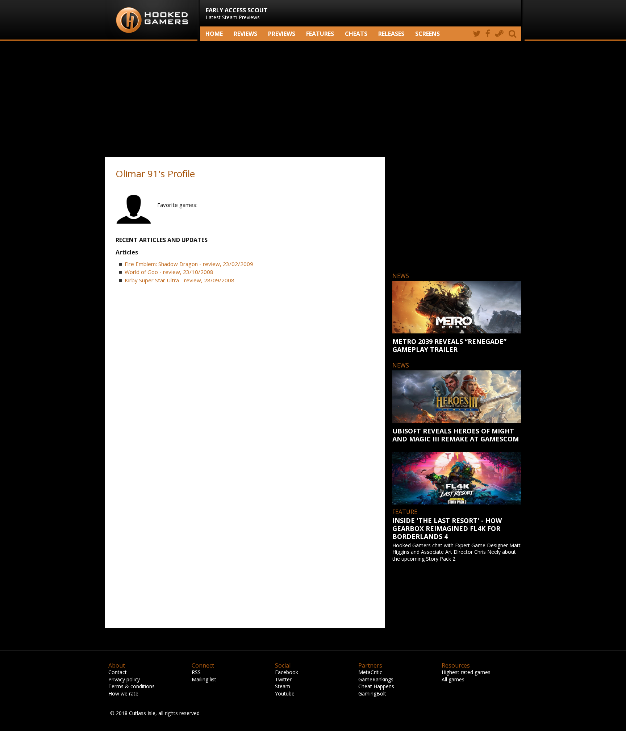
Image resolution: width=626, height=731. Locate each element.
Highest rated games (466, 672)
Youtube (285, 693)
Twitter (283, 679)
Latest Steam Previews (237, 13)
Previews (281, 34)
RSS (196, 672)
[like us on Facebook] (488, 33)
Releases (391, 34)
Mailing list (204, 679)
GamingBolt (372, 693)
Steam (282, 686)
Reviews (245, 34)
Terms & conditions (131, 686)
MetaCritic (370, 672)
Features (320, 34)
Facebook (286, 672)
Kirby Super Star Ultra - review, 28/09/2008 (179, 280)
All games (453, 679)
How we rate (123, 693)
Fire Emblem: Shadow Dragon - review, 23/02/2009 (189, 263)
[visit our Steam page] (499, 33)
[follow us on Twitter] (476, 33)
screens (427, 34)
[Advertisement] (313, 99)
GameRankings (375, 679)
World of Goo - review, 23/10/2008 (169, 271)
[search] (513, 33)
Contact (117, 672)
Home (214, 34)
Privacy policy (124, 679)
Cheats (356, 34)
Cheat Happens (376, 686)
